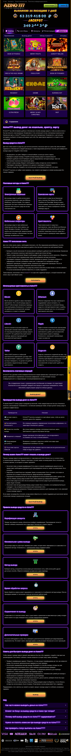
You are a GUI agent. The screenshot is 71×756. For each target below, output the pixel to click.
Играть (35, 528)
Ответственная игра (21, 1)
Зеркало (62, 31)
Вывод (35, 694)
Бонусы (37, 31)
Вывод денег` (35, 394)
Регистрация (49, 5)
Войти (63, 5)
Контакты (11, 1)
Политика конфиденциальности (37, 1)
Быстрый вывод (35, 178)
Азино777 (27, 272)
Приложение (9, 36)
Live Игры (23, 31)
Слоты (11, 31)
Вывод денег (27, 36)
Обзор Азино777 (46, 36)
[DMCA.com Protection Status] (31, 740)
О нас (5, 1)
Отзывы (63, 36)
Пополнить (35, 280)
